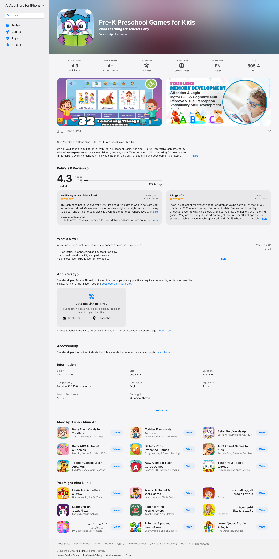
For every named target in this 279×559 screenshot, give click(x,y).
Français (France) (137, 544)
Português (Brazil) (168, 544)
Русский (108, 544)
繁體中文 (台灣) (202, 544)
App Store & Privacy (92, 555)
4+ (204, 386)
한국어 (152, 544)
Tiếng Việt (186, 544)
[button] (24, 25)
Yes (59, 398)
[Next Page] (275, 102)
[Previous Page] (53, 102)
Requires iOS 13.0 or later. (72, 386)
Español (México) (82, 544)
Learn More (165, 330)
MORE (155, 211)
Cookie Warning (114, 555)
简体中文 (121, 544)
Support (130, 555)
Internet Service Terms (68, 555)
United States (63, 544)
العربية (97, 544)
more (195, 155)
